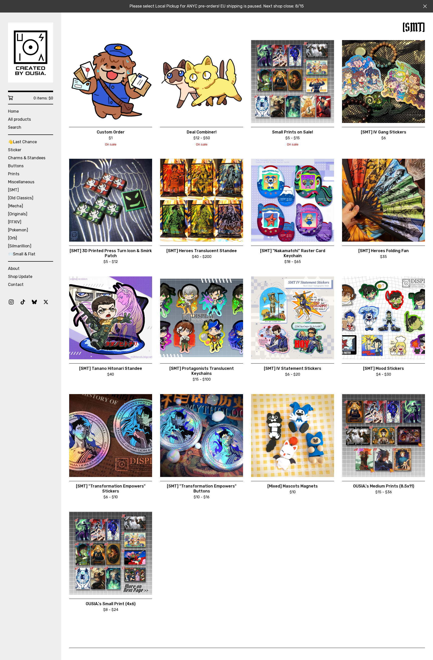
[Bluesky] (34, 302)
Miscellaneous (21, 182)
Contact (16, 284)
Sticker (14, 149)
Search (14, 127)
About (14, 268)
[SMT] (13, 190)
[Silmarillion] (19, 246)
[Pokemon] (18, 230)
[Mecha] (15, 206)
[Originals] (17, 214)
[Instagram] (11, 302)
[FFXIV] (14, 222)
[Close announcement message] (425, 6)
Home (13, 111)
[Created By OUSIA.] (30, 53)
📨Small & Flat (21, 254)
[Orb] (12, 238)
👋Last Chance (22, 141)
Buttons (16, 165)
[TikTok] (23, 302)
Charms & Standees (26, 157)
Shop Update (20, 276)
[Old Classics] (20, 198)
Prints (13, 174)
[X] (46, 302)
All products (19, 119)
